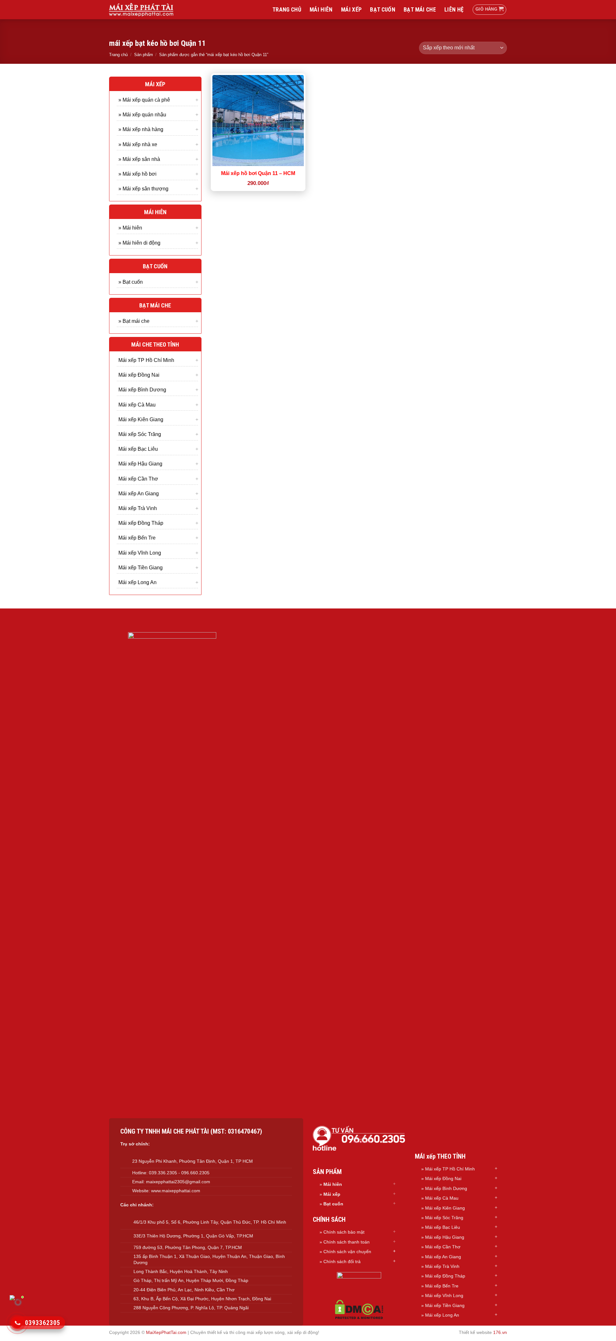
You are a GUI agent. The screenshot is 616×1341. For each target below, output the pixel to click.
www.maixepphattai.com (175, 1190)
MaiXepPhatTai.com (166, 1332)
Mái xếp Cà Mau (137, 404)
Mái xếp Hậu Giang (140, 463)
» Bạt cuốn (130, 281)
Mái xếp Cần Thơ (138, 478)
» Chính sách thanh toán (345, 1242)
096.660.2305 (195, 1172)
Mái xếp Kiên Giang (140, 419)
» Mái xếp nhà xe (137, 144)
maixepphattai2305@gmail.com (178, 1181)
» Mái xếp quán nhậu (142, 114)
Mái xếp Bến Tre (137, 538)
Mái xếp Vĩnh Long (139, 552)
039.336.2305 (163, 1172)
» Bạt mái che (134, 320)
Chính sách (335, 1251)
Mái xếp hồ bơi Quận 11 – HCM (258, 173)
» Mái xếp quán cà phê (144, 100)
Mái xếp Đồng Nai (138, 375)
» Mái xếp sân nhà (139, 159)
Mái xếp (351, 9)
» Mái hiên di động (139, 242)
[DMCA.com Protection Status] (359, 1309)
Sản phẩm (143, 54)
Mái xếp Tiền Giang (140, 567)
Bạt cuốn (382, 9)
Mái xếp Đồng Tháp (140, 523)
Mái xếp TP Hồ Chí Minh (146, 360)
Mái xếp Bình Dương (142, 389)
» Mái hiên (130, 227)
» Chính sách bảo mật (342, 1232)
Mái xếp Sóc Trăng (139, 434)
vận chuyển (359, 1251)
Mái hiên (321, 9)
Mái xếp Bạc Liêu (138, 449)
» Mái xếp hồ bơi (137, 173)
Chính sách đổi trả (342, 1261)
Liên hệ (454, 9)
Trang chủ (286, 9)
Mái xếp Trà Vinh (137, 508)
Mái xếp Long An (137, 582)
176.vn (500, 1332)
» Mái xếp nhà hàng (140, 129)
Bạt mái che (420, 9)
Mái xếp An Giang (138, 493)
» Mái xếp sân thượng (143, 188)
